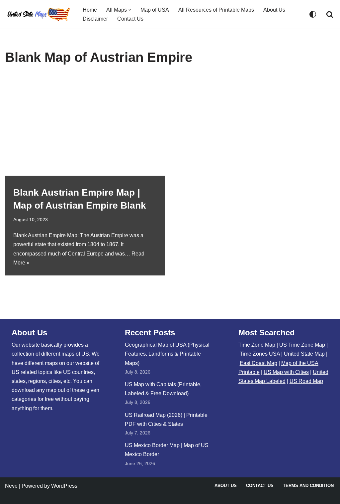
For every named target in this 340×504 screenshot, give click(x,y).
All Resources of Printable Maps (216, 10)
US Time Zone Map (302, 345)
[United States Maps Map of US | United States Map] (38, 14)
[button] (129, 10)
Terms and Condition (308, 485)
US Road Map (306, 381)
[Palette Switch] (312, 14)
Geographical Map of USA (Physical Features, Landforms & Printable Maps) (167, 354)
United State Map (304, 354)
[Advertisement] (170, 125)
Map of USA (154, 10)
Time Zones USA (260, 354)
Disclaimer (95, 19)
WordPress (64, 486)
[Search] (329, 14)
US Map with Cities (286, 372)
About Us (274, 10)
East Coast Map (258, 363)
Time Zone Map (256, 345)
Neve (11, 486)
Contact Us (130, 19)
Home (90, 10)
